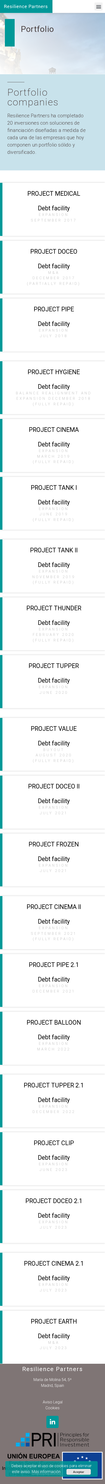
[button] (98, 6)
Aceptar (78, 1472)
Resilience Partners (52, 1369)
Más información (46, 1471)
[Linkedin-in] (52, 1422)
